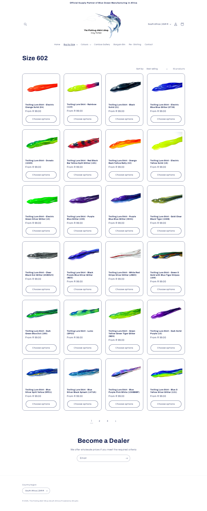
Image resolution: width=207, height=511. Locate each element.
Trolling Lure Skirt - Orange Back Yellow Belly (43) (123, 161)
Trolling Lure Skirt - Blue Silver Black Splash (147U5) (81, 390)
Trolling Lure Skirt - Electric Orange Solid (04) (39, 105)
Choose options (41, 119)
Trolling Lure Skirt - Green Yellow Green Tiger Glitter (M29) (122, 333)
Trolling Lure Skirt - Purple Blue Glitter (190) (80, 217)
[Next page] (115, 421)
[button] (25, 24)
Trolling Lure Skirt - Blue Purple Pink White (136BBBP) (124, 390)
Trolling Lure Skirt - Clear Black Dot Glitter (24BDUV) (39, 273)
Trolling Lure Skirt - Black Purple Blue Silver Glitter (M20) (80, 275)
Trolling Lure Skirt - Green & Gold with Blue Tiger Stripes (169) (164, 275)
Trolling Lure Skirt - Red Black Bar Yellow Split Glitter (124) (82, 161)
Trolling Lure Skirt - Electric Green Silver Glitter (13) (39, 217)
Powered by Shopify (69, 501)
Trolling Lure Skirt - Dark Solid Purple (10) (166, 332)
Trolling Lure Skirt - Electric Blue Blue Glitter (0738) (164, 105)
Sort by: (140, 69)
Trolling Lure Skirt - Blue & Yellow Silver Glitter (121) (164, 390)
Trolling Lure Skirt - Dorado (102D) (39, 161)
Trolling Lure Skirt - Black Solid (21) (122, 105)
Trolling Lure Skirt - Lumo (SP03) (80, 332)
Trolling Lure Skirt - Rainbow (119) (81, 105)
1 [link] (91, 421)
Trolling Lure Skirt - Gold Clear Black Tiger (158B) (166, 217)
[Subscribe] (126, 458)
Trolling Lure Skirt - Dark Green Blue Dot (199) (38, 332)
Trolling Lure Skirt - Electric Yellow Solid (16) (164, 161)
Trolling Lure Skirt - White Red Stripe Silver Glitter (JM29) (124, 273)
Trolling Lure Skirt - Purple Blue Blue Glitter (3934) (122, 217)
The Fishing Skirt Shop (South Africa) (45, 501)
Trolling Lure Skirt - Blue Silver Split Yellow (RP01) (38, 390)
